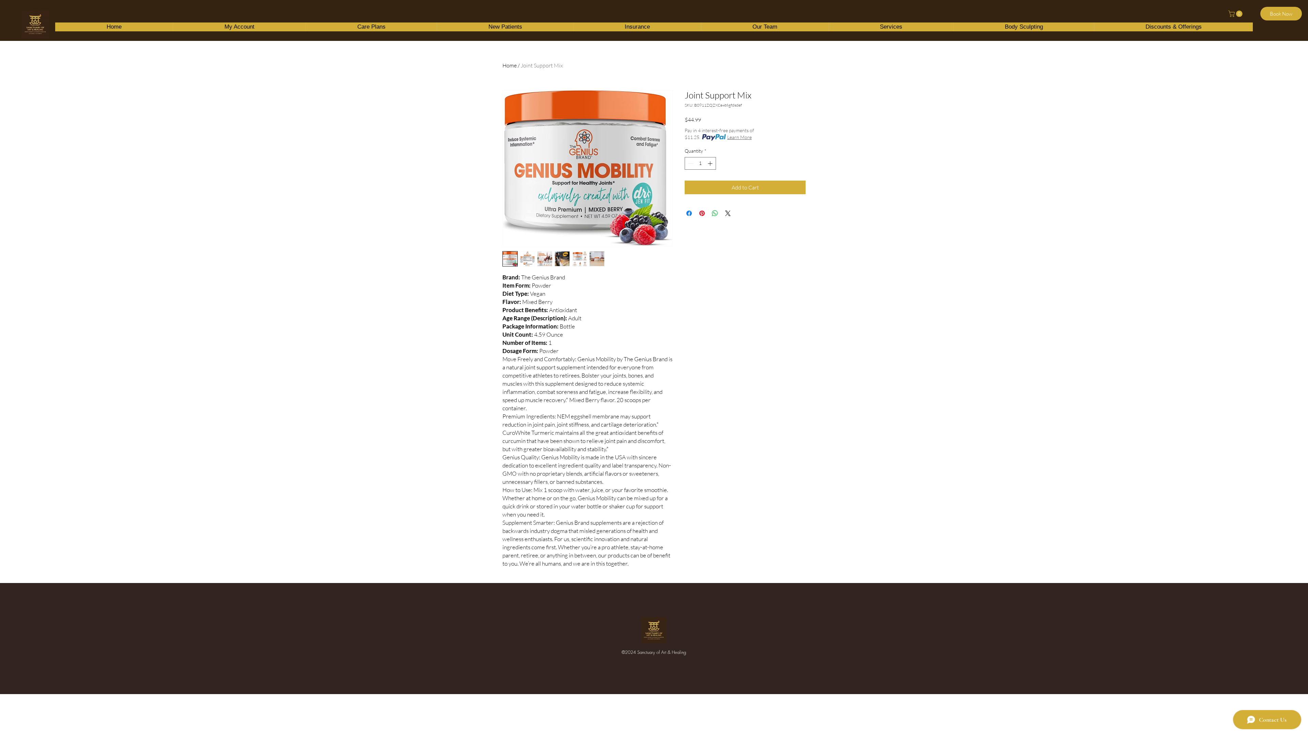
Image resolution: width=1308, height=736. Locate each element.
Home (509, 65)
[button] (1236, 14)
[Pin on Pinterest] (702, 213)
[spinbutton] (700, 163)
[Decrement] (690, 163)
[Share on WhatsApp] (715, 213)
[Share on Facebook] (689, 213)
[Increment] (710, 163)
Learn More (739, 137)
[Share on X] (728, 213)
